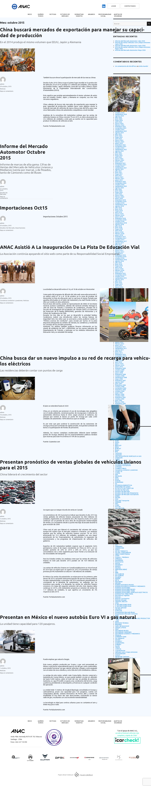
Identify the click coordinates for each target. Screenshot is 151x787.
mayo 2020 (119, 192)
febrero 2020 (119, 197)
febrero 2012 (119, 344)
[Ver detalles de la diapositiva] (18, 758)
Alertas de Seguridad (118, 15)
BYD (116, 451)
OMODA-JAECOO (121, 601)
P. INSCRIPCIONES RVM (123, 604)
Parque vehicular (121, 607)
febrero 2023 (119, 142)
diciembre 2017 (120, 237)
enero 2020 (119, 198)
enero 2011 (119, 353)
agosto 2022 (119, 151)
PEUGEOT (118, 609)
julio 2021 (118, 171)
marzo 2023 (119, 140)
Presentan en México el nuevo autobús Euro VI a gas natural (68, 617)
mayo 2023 (119, 137)
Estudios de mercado (65, 15)
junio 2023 (118, 136)
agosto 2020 (119, 188)
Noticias (53, 14)
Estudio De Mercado (3, 193)
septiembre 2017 (121, 241)
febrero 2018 (119, 233)
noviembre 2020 (120, 183)
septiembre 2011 (121, 348)
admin (2, 84)
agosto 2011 (119, 350)
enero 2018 (119, 235)
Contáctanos (130, 6)
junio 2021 (118, 172)
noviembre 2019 (120, 201)
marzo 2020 (119, 195)
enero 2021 (119, 180)
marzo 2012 (119, 342)
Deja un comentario (6, 91)
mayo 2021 (119, 174)
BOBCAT (118, 448)
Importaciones (20, 228)
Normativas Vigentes (79, 15)
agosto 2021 (119, 169)
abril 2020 (118, 194)
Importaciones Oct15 (24, 207)
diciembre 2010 (120, 354)
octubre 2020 (119, 184)
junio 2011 (118, 351)
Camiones (118, 453)
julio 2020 (118, 189)
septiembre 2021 (121, 168)
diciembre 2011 (120, 347)
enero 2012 (119, 345)
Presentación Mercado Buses (125, 612)
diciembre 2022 (120, 145)
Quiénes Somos (41, 15)
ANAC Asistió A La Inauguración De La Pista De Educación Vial (70, 247)
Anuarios (91, 14)
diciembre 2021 (120, 163)
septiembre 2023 (121, 131)
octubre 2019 (119, 203)
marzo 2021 (119, 177)
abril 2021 (118, 175)
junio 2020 (118, 191)
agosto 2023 (119, 132)
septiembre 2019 (121, 204)
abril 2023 (118, 139)
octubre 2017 (119, 240)
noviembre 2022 (120, 146)
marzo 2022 (119, 158)
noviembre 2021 (120, 165)
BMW (117, 447)
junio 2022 (118, 154)
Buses (117, 450)
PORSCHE (118, 611)
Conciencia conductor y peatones (11, 300)
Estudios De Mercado (7, 228)
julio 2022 (118, 152)
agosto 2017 (119, 243)
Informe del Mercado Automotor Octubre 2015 (24, 152)
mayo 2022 (119, 155)
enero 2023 (119, 143)
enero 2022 (119, 162)
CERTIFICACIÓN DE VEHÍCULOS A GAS (128, 456)
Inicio (30, 14)
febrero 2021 (119, 178)
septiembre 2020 (121, 186)
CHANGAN (118, 458)
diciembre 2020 (120, 181)
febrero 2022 (119, 160)
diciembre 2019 (120, 200)
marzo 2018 (119, 232)
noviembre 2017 (120, 238)
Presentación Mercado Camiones (126, 614)
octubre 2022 (119, 148)
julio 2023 (118, 134)
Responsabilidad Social (105, 15)
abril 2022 (118, 157)
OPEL (117, 603)
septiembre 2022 (121, 149)
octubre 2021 (119, 166)
